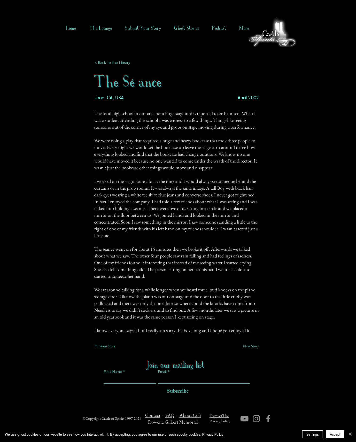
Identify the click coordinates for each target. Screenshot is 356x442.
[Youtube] (244, 418)
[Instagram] (256, 418)
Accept (335, 434)
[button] (187, 28)
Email (162, 371)
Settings (312, 434)
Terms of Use (219, 415)
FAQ (169, 415)
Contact (152, 415)
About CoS (190, 415)
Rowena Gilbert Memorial (173, 422)
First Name (113, 371)
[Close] (350, 434)
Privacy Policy (219, 421)
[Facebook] (268, 418)
